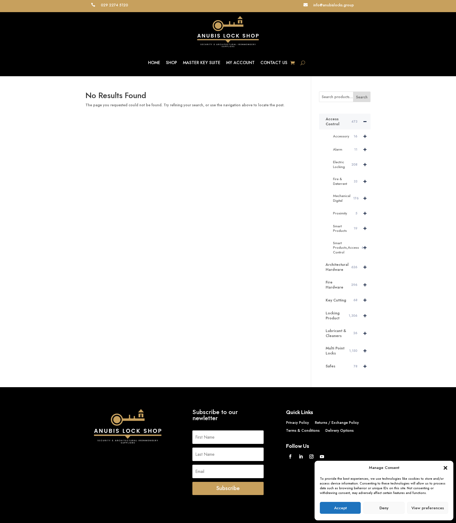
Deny (383, 508)
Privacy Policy (297, 423)
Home (154, 63)
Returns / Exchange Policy (337, 423)
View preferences (427, 508)
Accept (340, 508)
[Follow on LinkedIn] (301, 456)
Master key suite (201, 63)
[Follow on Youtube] (322, 456)
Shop (171, 63)
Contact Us (273, 63)
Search (362, 97)
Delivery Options (339, 431)
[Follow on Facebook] (290, 456)
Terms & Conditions (303, 431)
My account (240, 63)
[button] (445, 468)
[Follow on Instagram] (311, 456)
